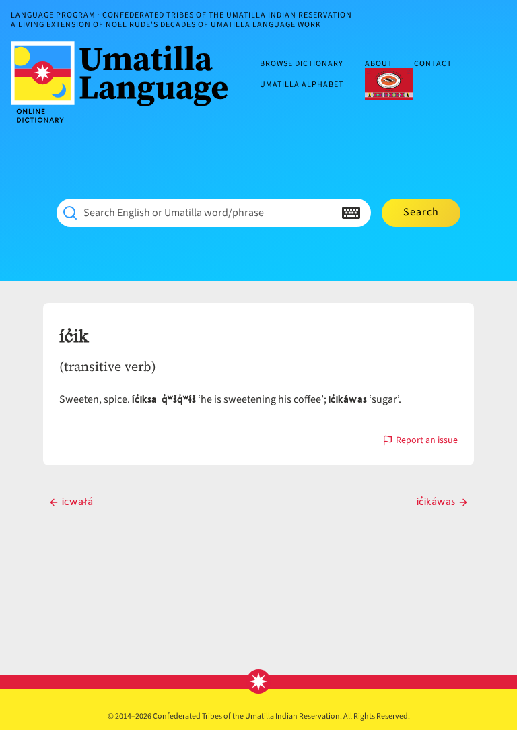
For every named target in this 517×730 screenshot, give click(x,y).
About (378, 64)
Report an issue (427, 441)
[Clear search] (324, 213)
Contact (433, 64)
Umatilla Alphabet (301, 84)
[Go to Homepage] (124, 81)
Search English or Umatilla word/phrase (173, 213)
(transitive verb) (107, 366)
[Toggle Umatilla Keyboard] (351, 213)
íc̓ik (73, 337)
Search (421, 212)
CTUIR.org (389, 83)
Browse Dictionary (301, 64)
